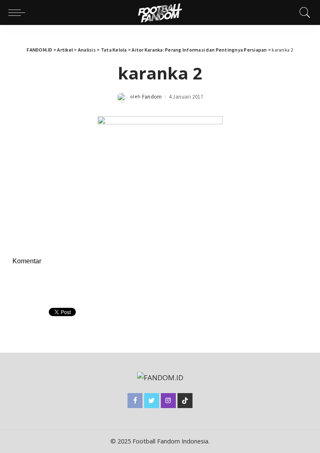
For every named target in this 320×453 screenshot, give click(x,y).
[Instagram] (168, 400)
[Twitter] (151, 400)
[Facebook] (135, 400)
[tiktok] (185, 400)
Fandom (152, 96)
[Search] (303, 12)
